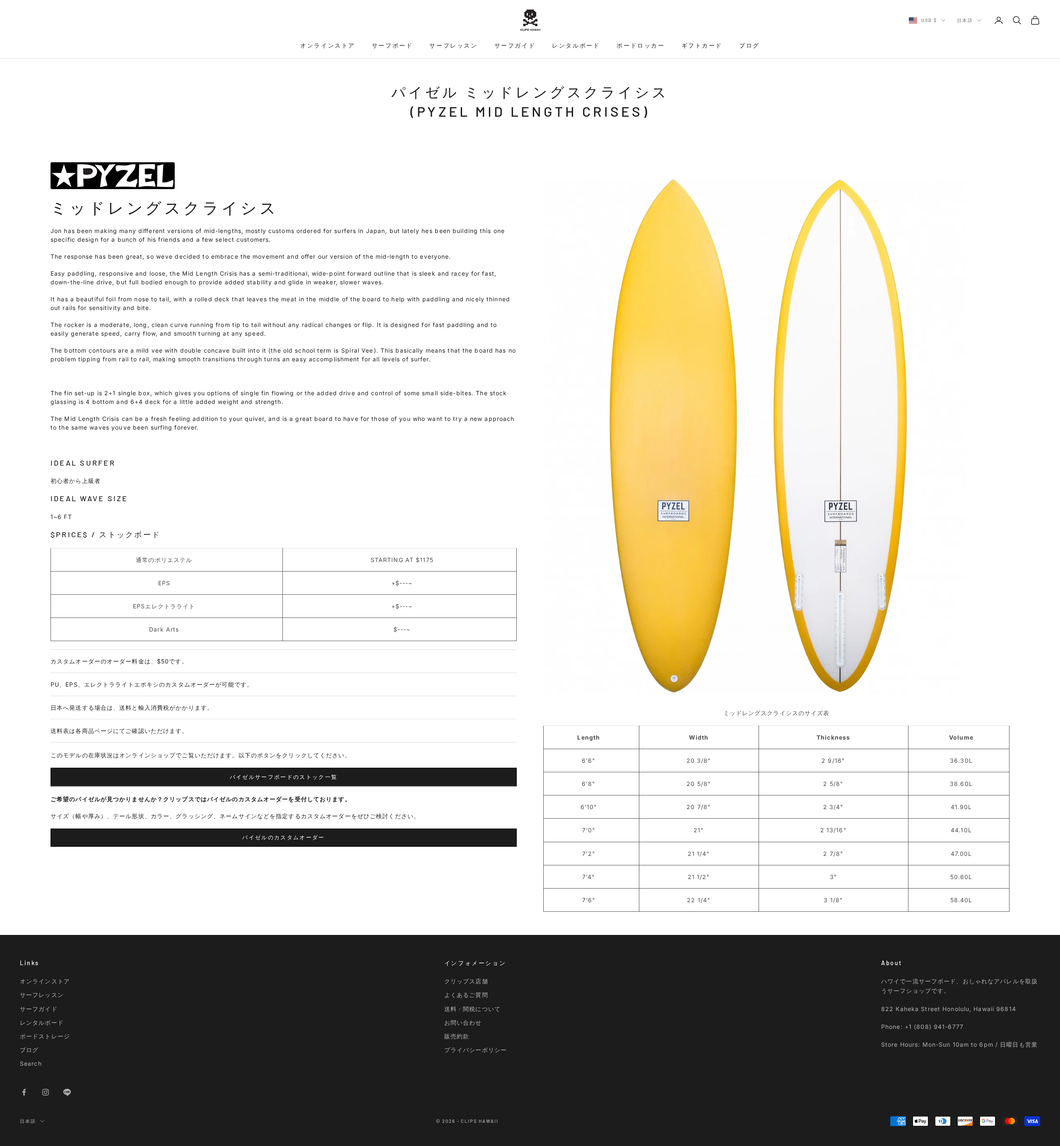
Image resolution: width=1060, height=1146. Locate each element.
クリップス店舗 (466, 981)
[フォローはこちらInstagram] (45, 1092)
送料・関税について (472, 1008)
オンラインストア (327, 45)
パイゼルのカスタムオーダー (283, 837)
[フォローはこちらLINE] (67, 1092)
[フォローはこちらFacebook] (24, 1092)
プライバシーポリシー (475, 1049)
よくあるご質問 (466, 994)
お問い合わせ (463, 1022)
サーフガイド (515, 45)
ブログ (749, 45)
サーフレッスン (453, 45)
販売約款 (456, 1036)
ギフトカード (702, 45)
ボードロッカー (641, 45)
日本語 (965, 20)
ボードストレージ (45, 1036)
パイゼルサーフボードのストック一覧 (284, 777)
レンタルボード (576, 45)
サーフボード (392, 45)
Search (31, 1063)
